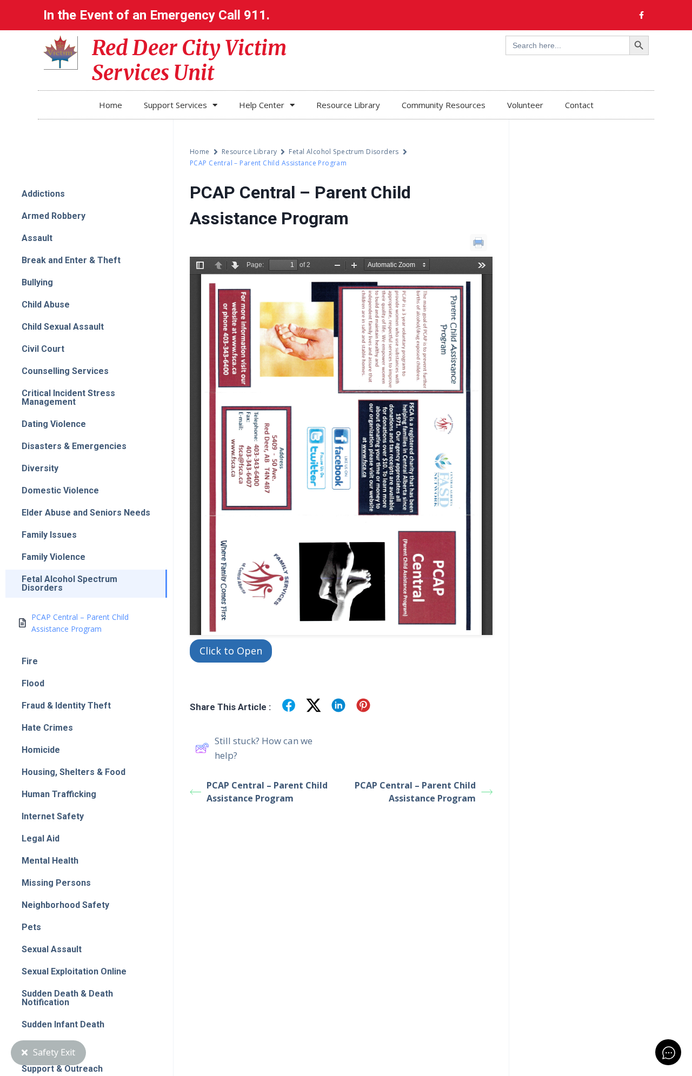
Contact (579, 104)
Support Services (175, 104)
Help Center (261, 104)
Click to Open (230, 650)
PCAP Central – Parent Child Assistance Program (267, 791)
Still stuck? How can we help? (263, 747)
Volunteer (525, 104)
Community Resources (443, 104)
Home (110, 104)
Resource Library (348, 104)
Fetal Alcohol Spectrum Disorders (343, 151)
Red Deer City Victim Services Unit (189, 60)
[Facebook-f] (641, 15)
